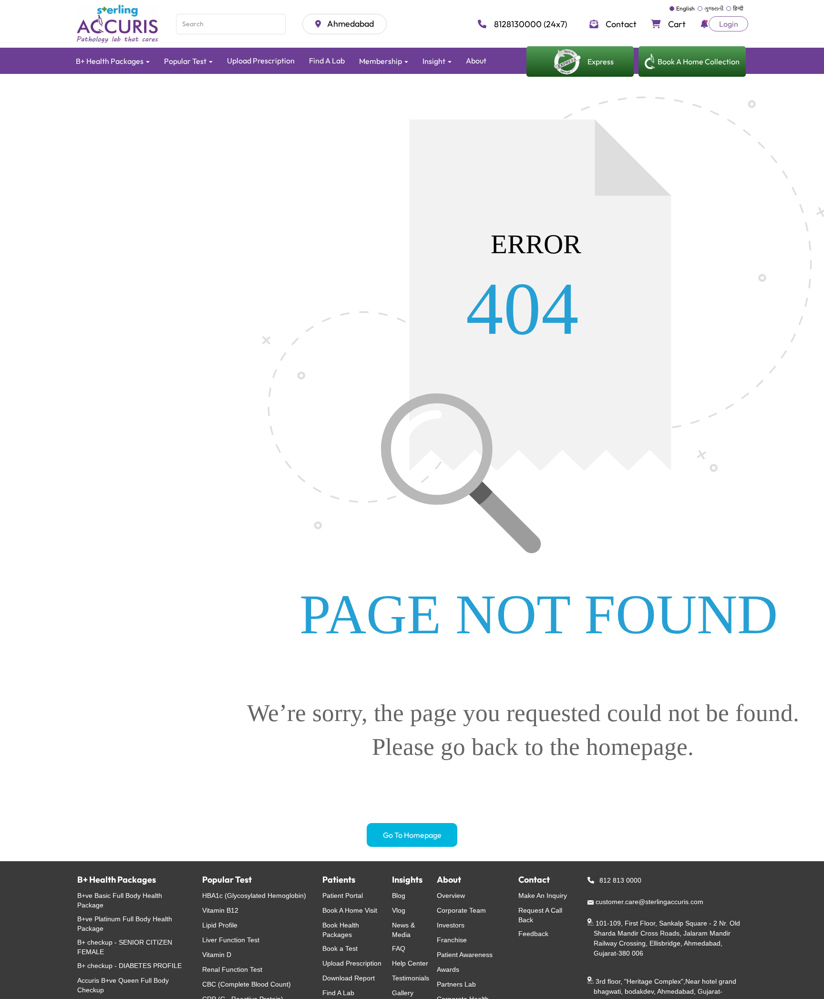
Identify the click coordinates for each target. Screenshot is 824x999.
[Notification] (704, 24)
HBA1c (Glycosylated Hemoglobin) (254, 895)
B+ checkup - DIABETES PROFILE (129, 965)
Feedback (533, 933)
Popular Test (186, 61)
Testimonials (410, 978)
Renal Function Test (232, 969)
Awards (448, 969)
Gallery (402, 993)
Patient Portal (342, 895)
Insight (434, 61)
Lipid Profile (219, 925)
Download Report (348, 978)
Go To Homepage (412, 835)
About (476, 60)
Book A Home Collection (699, 61)
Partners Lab (456, 984)
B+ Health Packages (110, 61)
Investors (450, 925)
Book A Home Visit (349, 910)
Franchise (452, 940)
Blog (398, 895)
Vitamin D (216, 954)
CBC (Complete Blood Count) (246, 984)
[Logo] (119, 24)
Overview (451, 895)
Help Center (410, 963)
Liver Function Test (230, 940)
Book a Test (340, 948)
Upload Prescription (261, 60)
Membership (381, 61)
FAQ (398, 948)
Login (728, 24)
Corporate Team (461, 910)
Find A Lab (327, 60)
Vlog (398, 910)
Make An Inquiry (542, 895)
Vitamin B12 (220, 910)
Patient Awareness (465, 954)
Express (600, 61)
